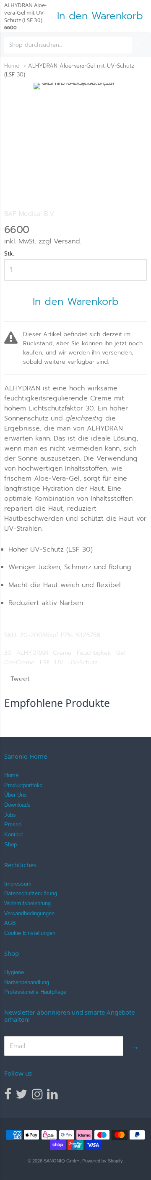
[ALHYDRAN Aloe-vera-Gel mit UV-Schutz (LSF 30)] (75, 138)
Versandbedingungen (29, 913)
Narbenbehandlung (26, 982)
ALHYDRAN (32, 652)
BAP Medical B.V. (29, 213)
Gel (120, 652)
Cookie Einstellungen (29, 933)
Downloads (17, 805)
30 (7, 652)
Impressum (17, 884)
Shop (10, 844)
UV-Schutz (83, 662)
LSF (45, 662)
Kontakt (13, 834)
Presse (12, 824)
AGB (10, 923)
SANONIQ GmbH (62, 1160)
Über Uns (15, 795)
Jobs (10, 815)
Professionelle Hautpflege (35, 992)
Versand (67, 241)
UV (59, 662)
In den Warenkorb (76, 301)
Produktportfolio (23, 785)
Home (11, 66)
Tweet (20, 679)
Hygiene (14, 972)
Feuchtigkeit (94, 652)
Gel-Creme (19, 662)
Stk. (9, 254)
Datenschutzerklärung (30, 893)
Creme (62, 652)
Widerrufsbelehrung (27, 903)
